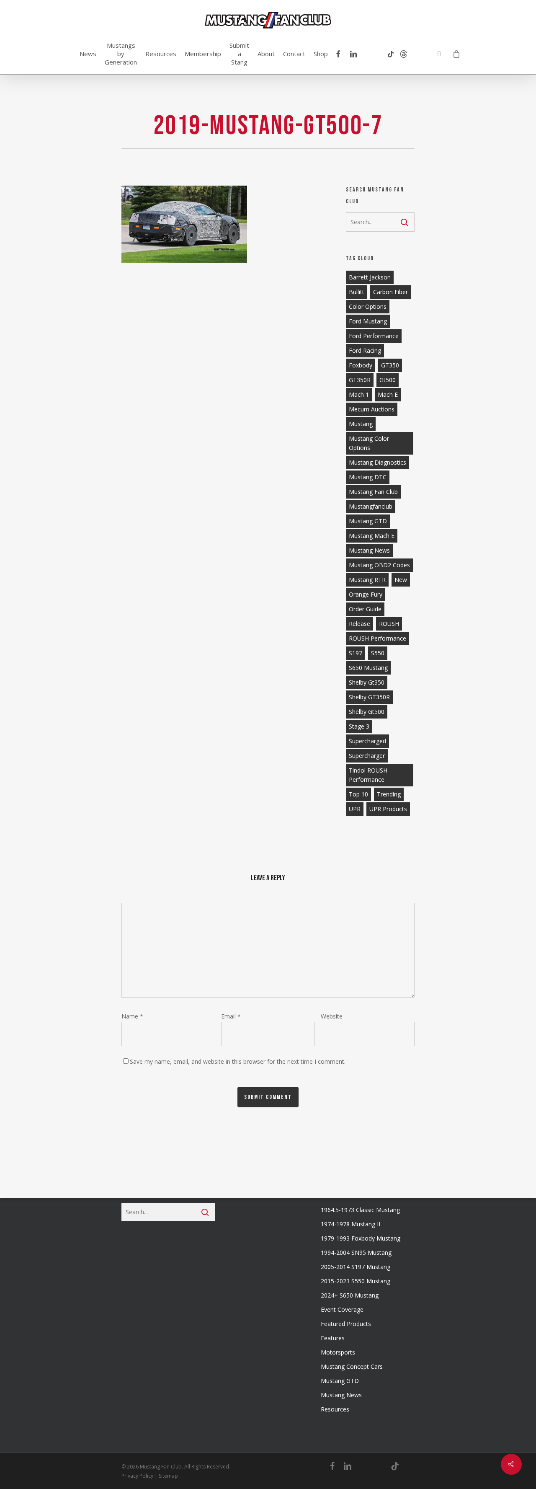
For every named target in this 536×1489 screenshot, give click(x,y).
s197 (355, 653)
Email (231, 1016)
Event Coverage (342, 1309)
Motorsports (338, 1352)
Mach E (388, 394)
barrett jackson (370, 277)
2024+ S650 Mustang (350, 1295)
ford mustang (368, 321)
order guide (365, 609)
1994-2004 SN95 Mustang (356, 1252)
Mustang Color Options (369, 443)
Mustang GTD (368, 521)
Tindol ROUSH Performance (368, 774)
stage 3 (359, 726)
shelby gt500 (366, 712)
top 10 (358, 794)
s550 (377, 653)
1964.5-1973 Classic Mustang (360, 1210)
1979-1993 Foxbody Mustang (360, 1238)
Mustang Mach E (371, 536)
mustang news (369, 550)
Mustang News (341, 1395)
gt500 (387, 380)
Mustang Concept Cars (352, 1366)
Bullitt (356, 292)
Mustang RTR (367, 580)
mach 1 (359, 394)
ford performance (374, 336)
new (400, 580)
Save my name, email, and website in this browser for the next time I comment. (237, 1061)
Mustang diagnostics (377, 462)
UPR (355, 809)
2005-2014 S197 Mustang (355, 1267)
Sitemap (168, 1475)
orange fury (365, 594)
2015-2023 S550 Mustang (355, 1281)
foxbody (360, 365)
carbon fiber (390, 292)
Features (333, 1338)
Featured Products (346, 1324)
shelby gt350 (366, 682)
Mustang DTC (368, 477)
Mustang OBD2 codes (379, 565)
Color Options (368, 306)
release (359, 624)
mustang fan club (373, 492)
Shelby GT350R (369, 697)
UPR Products (388, 809)
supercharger (367, 756)
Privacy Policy (137, 1475)
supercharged (367, 741)
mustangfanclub (370, 506)
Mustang (361, 424)
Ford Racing (365, 350)
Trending (389, 794)
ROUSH (389, 624)
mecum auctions (371, 409)
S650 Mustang (368, 668)
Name (132, 1016)
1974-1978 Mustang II (350, 1224)
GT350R (360, 380)
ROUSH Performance (377, 638)
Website (332, 1016)
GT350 (390, 365)
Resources (335, 1409)
